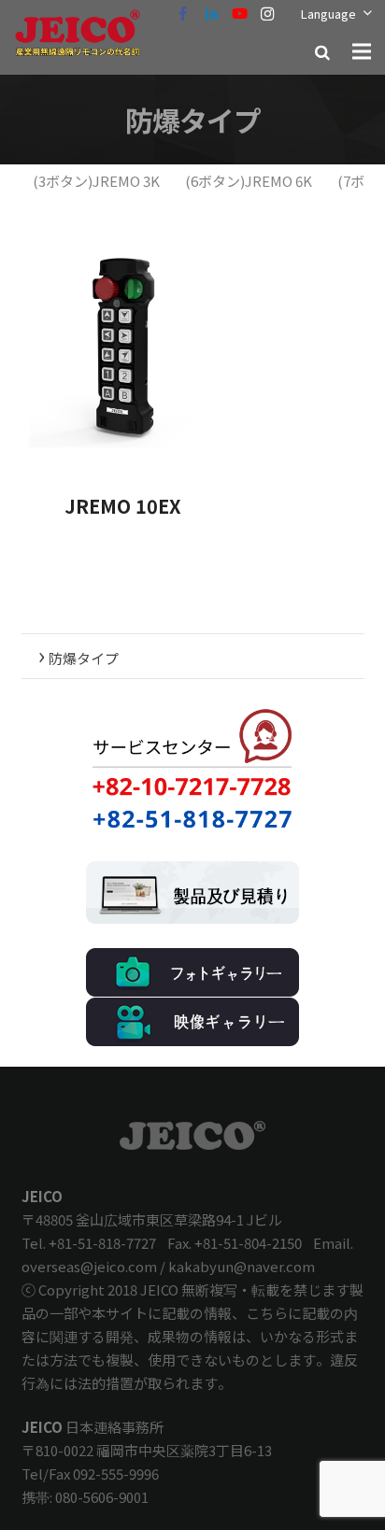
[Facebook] (183, 14)
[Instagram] (267, 14)
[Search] (322, 51)
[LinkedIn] (211, 14)
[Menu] (361, 51)
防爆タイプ (78, 654)
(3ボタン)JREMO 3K (96, 181)
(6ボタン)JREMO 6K (248, 181)
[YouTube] (239, 14)
